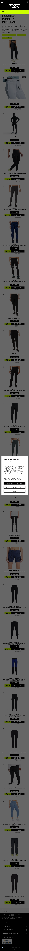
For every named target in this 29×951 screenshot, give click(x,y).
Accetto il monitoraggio (14, 483)
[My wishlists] (22, 2)
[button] (3, 948)
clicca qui (22, 479)
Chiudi (14, 491)
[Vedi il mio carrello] (27, 2)
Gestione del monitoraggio (14, 487)
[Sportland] (14, 6)
